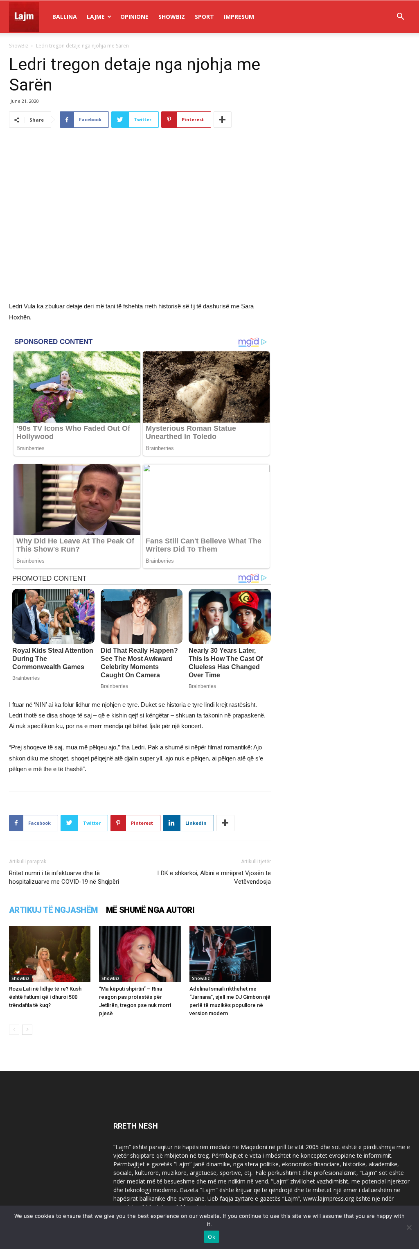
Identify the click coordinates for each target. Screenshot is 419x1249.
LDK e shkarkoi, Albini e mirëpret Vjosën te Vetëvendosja (214, 877)
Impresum (239, 16)
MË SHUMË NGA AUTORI (150, 910)
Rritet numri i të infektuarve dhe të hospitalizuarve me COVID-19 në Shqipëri (64, 877)
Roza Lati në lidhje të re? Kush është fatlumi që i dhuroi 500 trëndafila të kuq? (45, 997)
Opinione (134, 16)
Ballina (64, 16)
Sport (204, 16)
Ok (211, 1236)
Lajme (96, 16)
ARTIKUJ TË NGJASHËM (53, 910)
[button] (400, 17)
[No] (409, 1227)
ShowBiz (171, 16)
